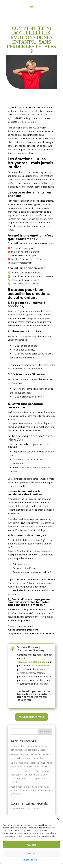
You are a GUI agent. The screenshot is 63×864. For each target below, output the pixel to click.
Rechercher (45, 731)
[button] (58, 819)
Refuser (31, 853)
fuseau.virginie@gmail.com (32, 661)
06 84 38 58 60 (42, 665)
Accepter (31, 844)
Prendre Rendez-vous (31, 717)
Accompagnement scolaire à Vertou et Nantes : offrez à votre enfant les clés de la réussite (30, 790)
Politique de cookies (31, 860)
